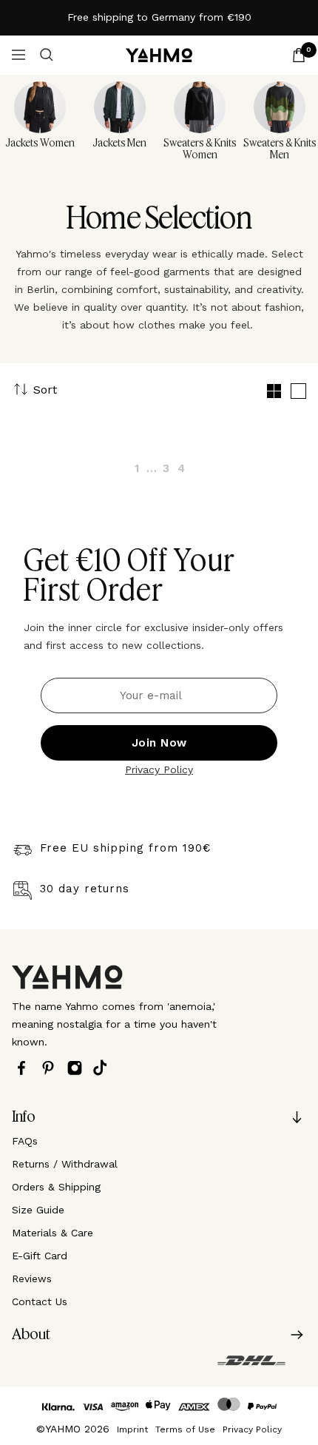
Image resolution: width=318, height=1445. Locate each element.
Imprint (132, 1429)
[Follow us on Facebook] (25, 1068)
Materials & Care (52, 1233)
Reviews (32, 1278)
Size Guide (38, 1210)
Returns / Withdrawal (65, 1164)
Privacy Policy (159, 769)
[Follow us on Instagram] (78, 1068)
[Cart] (298, 55)
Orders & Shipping (56, 1187)
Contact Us (39, 1301)
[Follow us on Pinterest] (51, 1068)
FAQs (25, 1141)
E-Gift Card (39, 1256)
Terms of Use (185, 1429)
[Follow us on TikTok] (104, 1067)
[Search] (46, 54)
